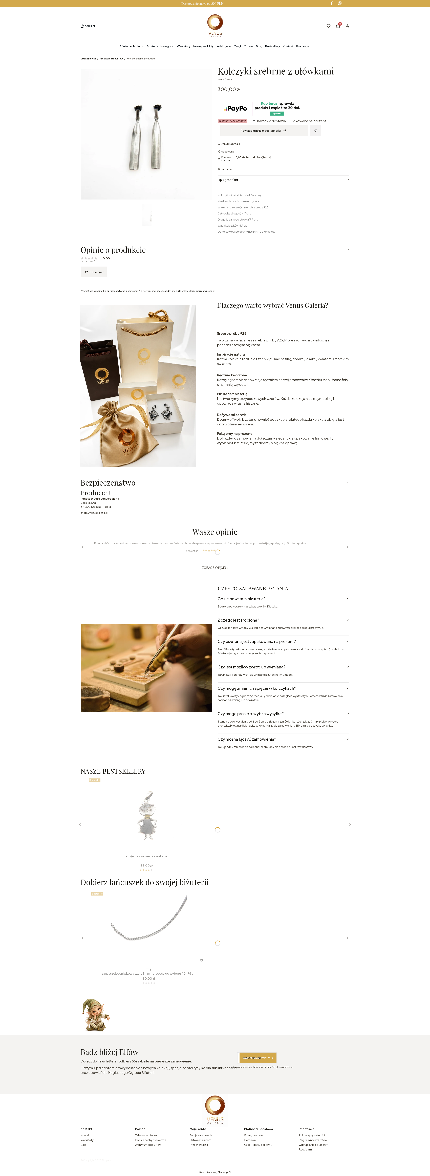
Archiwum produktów (111, 58)
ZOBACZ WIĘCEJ (214, 568)
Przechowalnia (199, 1144)
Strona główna (88, 58)
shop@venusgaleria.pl (94, 512)
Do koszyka (143, 846)
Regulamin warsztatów (313, 1140)
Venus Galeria (225, 79)
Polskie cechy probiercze (150, 1140)
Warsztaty (87, 1140)
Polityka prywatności (312, 1135)
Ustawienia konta (200, 1140)
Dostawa (250, 1140)
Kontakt (86, 1135)
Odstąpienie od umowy (313, 1144)
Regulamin (305, 1149)
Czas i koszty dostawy (258, 1144)
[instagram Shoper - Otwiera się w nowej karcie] (340, 3)
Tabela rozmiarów (146, 1135)
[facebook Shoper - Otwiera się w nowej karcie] (332, 3)
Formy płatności (254, 1135)
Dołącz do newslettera (258, 1058)
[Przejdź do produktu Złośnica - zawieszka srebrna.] (146, 815)
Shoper (106, 1160)
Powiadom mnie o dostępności (261, 130)
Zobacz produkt (144, 960)
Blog (84, 1144)
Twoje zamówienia (201, 1135)
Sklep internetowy (213, 1172)
